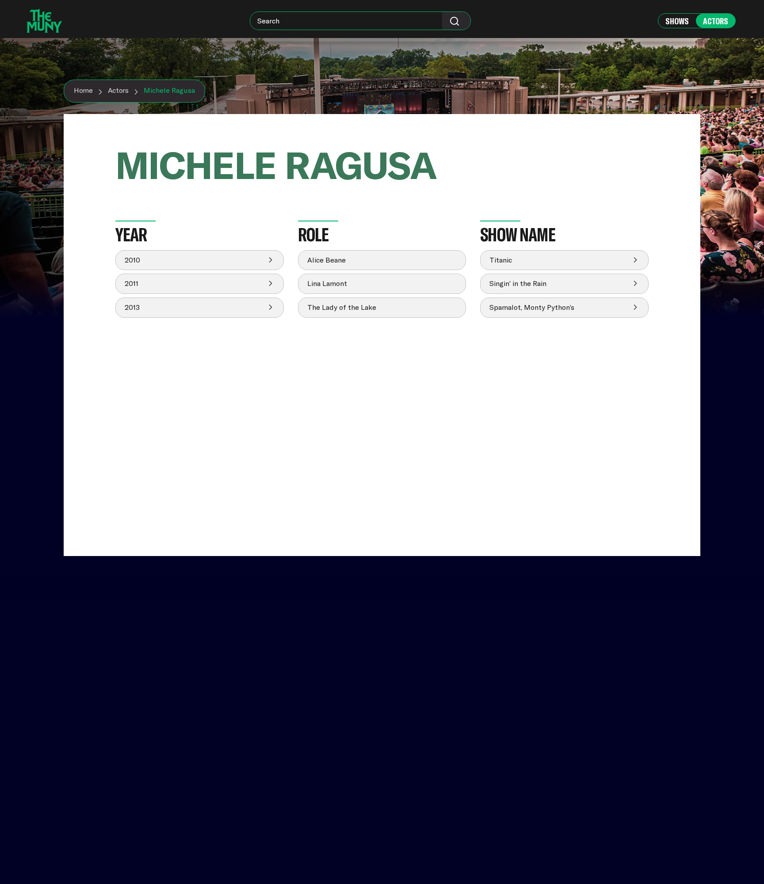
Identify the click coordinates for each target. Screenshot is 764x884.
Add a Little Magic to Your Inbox (637, 710)
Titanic (500, 259)
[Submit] (456, 21)
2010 (132, 259)
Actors (715, 21)
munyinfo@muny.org (617, 826)
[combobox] (360, 20)
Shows (677, 21)
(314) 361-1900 (607, 817)
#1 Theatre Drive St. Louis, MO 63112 (615, 797)
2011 (131, 283)
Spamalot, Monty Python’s (531, 307)
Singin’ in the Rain (517, 283)
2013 (132, 307)
